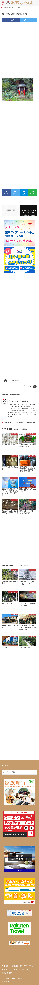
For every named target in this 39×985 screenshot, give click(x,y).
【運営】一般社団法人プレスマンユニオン (19, 966)
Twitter (20, 422)
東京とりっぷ (19, 979)
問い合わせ (7, 969)
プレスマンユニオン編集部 (18, 401)
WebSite (8, 422)
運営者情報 (7, 973)
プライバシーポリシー (23, 969)
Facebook (32, 422)
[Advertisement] (19, 51)
